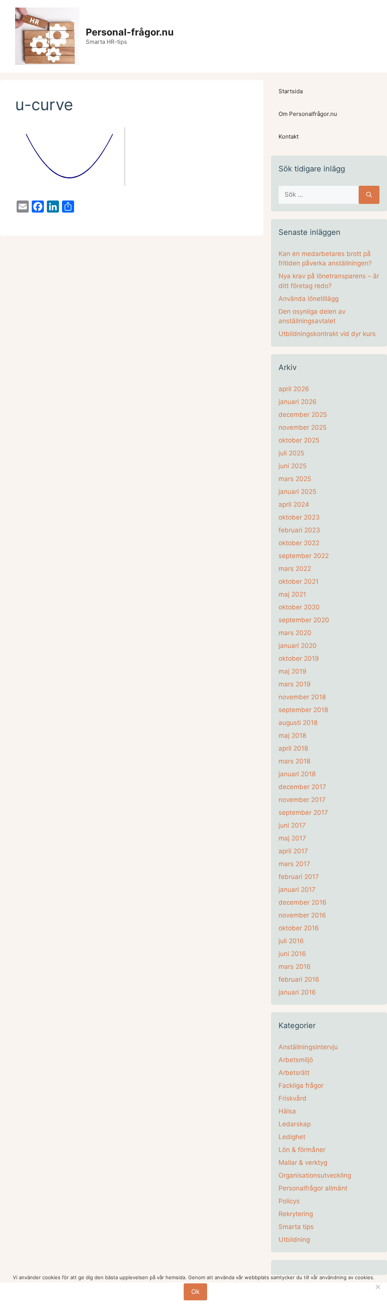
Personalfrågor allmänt (313, 1188)
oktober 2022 (299, 543)
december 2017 (302, 787)
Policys (289, 1201)
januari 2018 (297, 774)
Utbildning (294, 1239)
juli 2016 (291, 941)
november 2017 (302, 799)
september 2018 (303, 710)
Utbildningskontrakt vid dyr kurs (327, 334)
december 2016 (303, 902)
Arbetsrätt (294, 1072)
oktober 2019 (299, 658)
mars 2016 (295, 966)
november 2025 (303, 427)
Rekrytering (296, 1214)
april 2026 (294, 389)
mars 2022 (295, 568)
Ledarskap (295, 1124)
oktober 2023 (299, 517)
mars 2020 (295, 633)
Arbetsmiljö (296, 1060)
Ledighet (292, 1137)
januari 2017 (297, 889)
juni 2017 (292, 825)
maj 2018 (292, 735)
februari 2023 (299, 530)
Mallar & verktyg (303, 1162)
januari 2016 (297, 992)
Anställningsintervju (308, 1047)
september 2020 (304, 620)
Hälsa (287, 1111)
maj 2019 (293, 671)
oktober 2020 (299, 607)
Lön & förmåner (302, 1149)
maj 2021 (292, 594)
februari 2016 (299, 979)
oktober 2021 (299, 581)
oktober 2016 (299, 928)
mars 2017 (294, 864)
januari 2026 (298, 402)
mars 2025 (295, 479)
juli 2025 (291, 453)
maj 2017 (292, 838)
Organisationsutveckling (315, 1175)
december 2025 (303, 414)
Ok (195, 1291)
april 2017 (293, 851)
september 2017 (303, 812)
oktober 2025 (299, 440)
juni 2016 (292, 954)
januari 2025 (297, 491)
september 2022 (304, 556)
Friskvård (293, 1098)
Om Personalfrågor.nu (308, 113)
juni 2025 (293, 466)
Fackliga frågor (301, 1085)
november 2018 (302, 697)
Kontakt (289, 136)
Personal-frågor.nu (130, 32)
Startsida (291, 91)
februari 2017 (299, 876)
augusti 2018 (298, 722)
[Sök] (369, 195)
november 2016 (302, 915)
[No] (377, 1287)
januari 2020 (298, 645)
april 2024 (294, 504)
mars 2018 (294, 761)
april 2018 (293, 748)
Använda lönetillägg (309, 298)
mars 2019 (295, 684)
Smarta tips (296, 1226)
